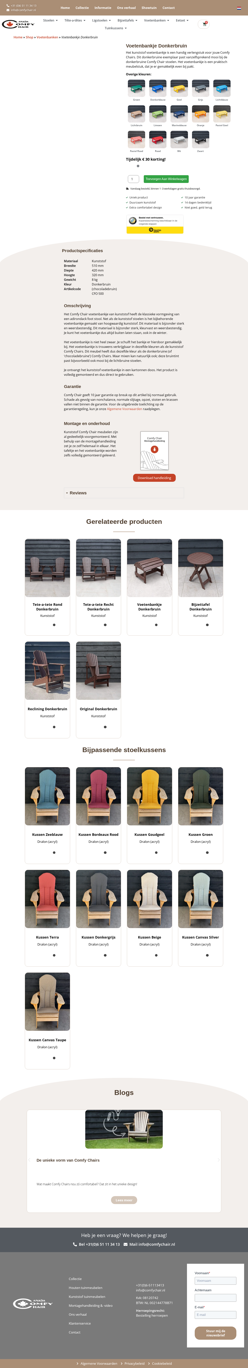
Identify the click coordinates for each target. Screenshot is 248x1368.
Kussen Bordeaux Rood (98, 834)
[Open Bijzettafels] (136, 20)
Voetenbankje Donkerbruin (149, 606)
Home (65, 8)
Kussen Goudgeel (149, 834)
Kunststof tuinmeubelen (87, 1296)
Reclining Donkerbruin (47, 709)
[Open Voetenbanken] (168, 20)
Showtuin (149, 8)
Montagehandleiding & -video (91, 1305)
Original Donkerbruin (98, 709)
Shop (29, 37)
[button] (154, 478)
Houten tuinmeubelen (85, 1287)
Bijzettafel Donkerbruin (200, 606)
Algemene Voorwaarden (124, 409)
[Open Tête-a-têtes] (84, 20)
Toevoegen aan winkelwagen (166, 179)
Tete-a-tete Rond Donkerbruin (47, 606)
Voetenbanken (47, 37)
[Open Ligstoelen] (109, 20)
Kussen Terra (47, 937)
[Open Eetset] (187, 20)
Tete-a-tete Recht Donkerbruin (98, 606)
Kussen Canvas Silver (200, 937)
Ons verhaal (126, 8)
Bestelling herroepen (152, 1315)
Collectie (82, 8)
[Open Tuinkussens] (125, 28)
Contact (169, 8)
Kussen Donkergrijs (98, 937)
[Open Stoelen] (56, 20)
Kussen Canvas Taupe (47, 1040)
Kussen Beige (149, 937)
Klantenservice (80, 1323)
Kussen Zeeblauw (47, 834)
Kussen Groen (201, 834)
